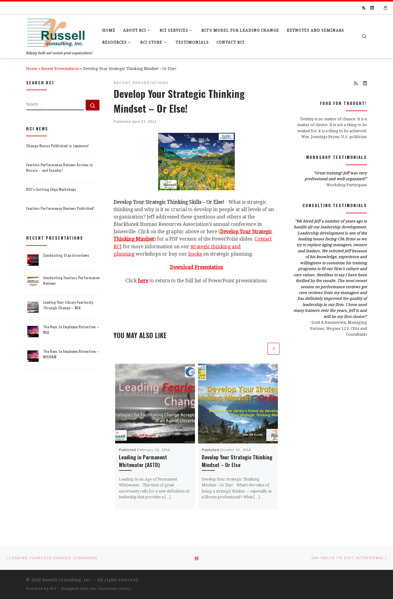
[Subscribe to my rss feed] (363, 8)
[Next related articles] (273, 349)
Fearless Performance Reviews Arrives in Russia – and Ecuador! (59, 167)
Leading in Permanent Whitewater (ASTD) (143, 461)
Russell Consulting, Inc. (67, 580)
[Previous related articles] (261, 349)
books (195, 254)
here (143, 281)
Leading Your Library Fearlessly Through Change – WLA (68, 305)
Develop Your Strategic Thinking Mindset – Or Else (237, 461)
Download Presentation (196, 267)
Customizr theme (114, 589)
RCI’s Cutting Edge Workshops (51, 189)
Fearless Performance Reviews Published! (60, 208)
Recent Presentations (60, 69)
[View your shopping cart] (385, 8)
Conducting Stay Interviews (66, 255)
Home (31, 69)
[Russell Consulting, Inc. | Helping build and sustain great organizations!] (55, 31)
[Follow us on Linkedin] (372, 8)
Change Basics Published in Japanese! (57, 145)
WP (53, 589)
